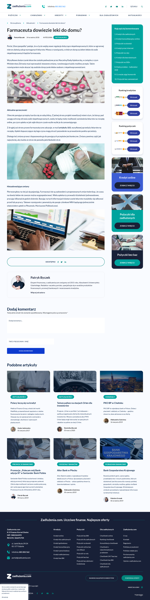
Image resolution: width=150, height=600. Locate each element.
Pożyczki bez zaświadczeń (127, 79)
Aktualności (61, 37)
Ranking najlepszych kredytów (101, 578)
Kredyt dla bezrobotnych (126, 57)
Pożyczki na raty (122, 53)
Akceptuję (5, 597)
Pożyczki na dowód (124, 43)
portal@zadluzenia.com (21, 558)
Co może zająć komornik (126, 74)
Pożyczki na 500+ (123, 62)
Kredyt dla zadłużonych (125, 34)
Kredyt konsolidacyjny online (128, 39)
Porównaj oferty (132, 578)
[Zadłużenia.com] (19, 6)
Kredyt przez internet (124, 48)
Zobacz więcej (127, 185)
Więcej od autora (38, 292)
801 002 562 (60, 6)
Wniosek (133, 97)
